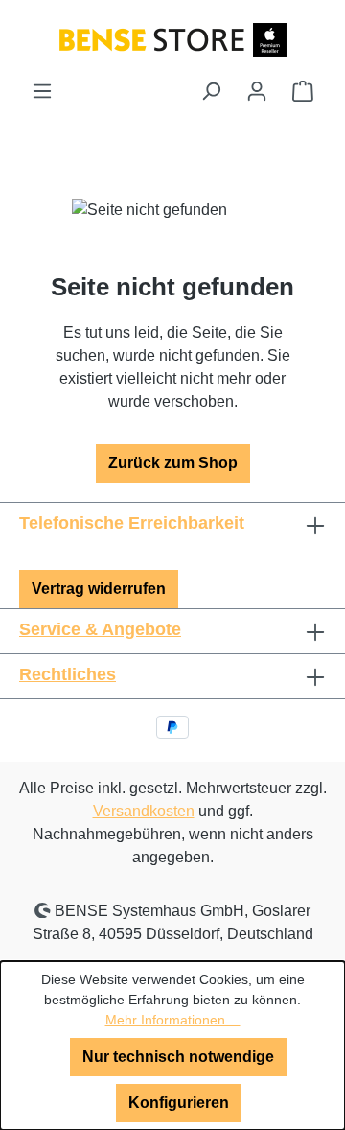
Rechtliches (67, 674)
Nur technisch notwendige (178, 1056)
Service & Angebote (100, 629)
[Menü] (42, 91)
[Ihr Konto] (257, 91)
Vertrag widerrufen (99, 588)
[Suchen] (211, 91)
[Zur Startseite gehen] (173, 39)
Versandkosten (144, 811)
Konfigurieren (178, 1103)
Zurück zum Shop (173, 463)
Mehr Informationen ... (173, 1019)
